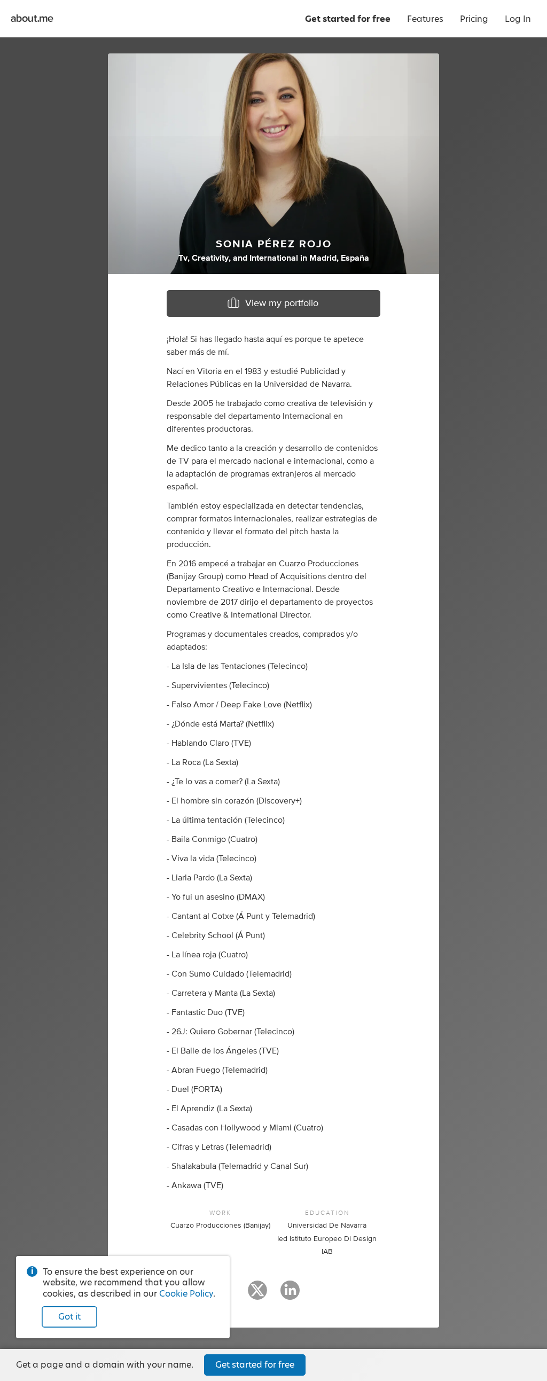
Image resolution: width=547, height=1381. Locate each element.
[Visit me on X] (257, 1295)
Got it (69, 1316)
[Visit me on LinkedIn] (290, 1295)
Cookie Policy (186, 1294)
